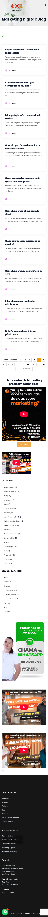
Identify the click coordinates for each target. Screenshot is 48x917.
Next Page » (26, 369)
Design (6, 496)
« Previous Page (10, 360)
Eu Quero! (24, 444)
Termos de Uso (7, 822)
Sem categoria (9, 547)
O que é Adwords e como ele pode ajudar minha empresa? (22, 180)
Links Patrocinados (10, 517)
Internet (7, 513)
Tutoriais (7, 559)
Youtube (7, 564)
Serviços (7, 586)
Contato (7, 612)
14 (28, 364)
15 (33, 364)
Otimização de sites (11, 534)
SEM (5, 542)
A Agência (7, 582)
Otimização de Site (13, 595)
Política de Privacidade (10, 818)
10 (18, 364)
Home (6, 578)
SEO (5, 551)
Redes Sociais (9, 538)
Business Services (10, 492)
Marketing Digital (10, 525)
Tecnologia (7, 555)
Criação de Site (11, 590)
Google (6, 504)
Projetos (7, 603)
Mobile (6, 530)
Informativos (8, 508)
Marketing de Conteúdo (12, 521)
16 (39, 364)
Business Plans (9, 487)
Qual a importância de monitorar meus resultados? (22, 147)
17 (44, 364)
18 (18, 369)
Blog (5, 607)
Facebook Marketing (9, 852)
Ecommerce (8, 500)
